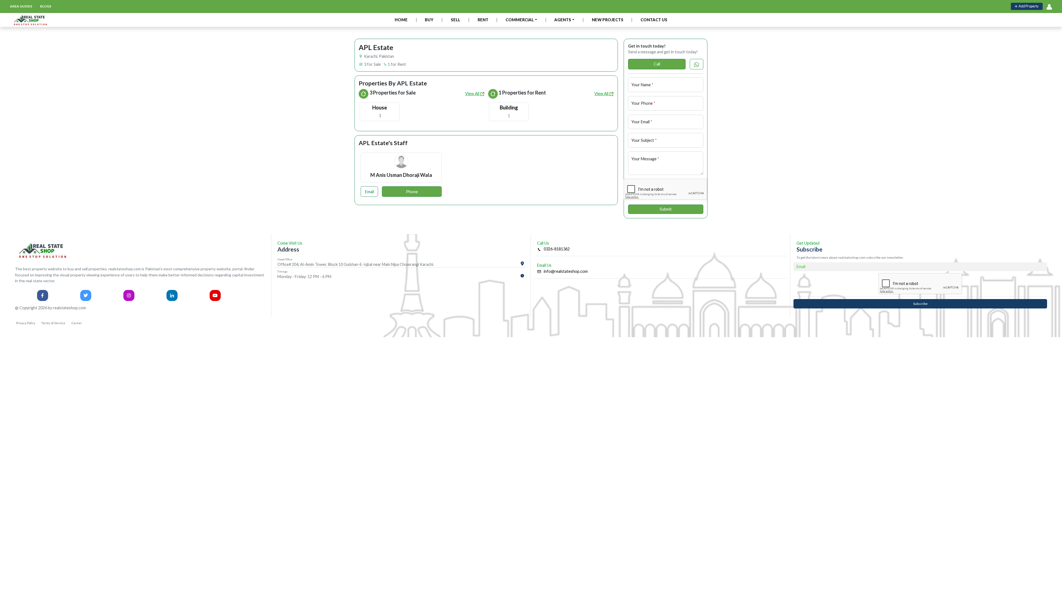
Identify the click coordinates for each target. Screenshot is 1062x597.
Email (369, 191)
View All (472, 93)
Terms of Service (53, 323)
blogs (45, 6)
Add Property (1027, 6)
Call (657, 64)
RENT (483, 19)
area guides (21, 6)
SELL (455, 19)
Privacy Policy (25, 323)
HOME (401, 19)
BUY (429, 19)
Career (76, 323)
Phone (412, 191)
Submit (666, 209)
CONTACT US (654, 19)
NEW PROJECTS (607, 19)
